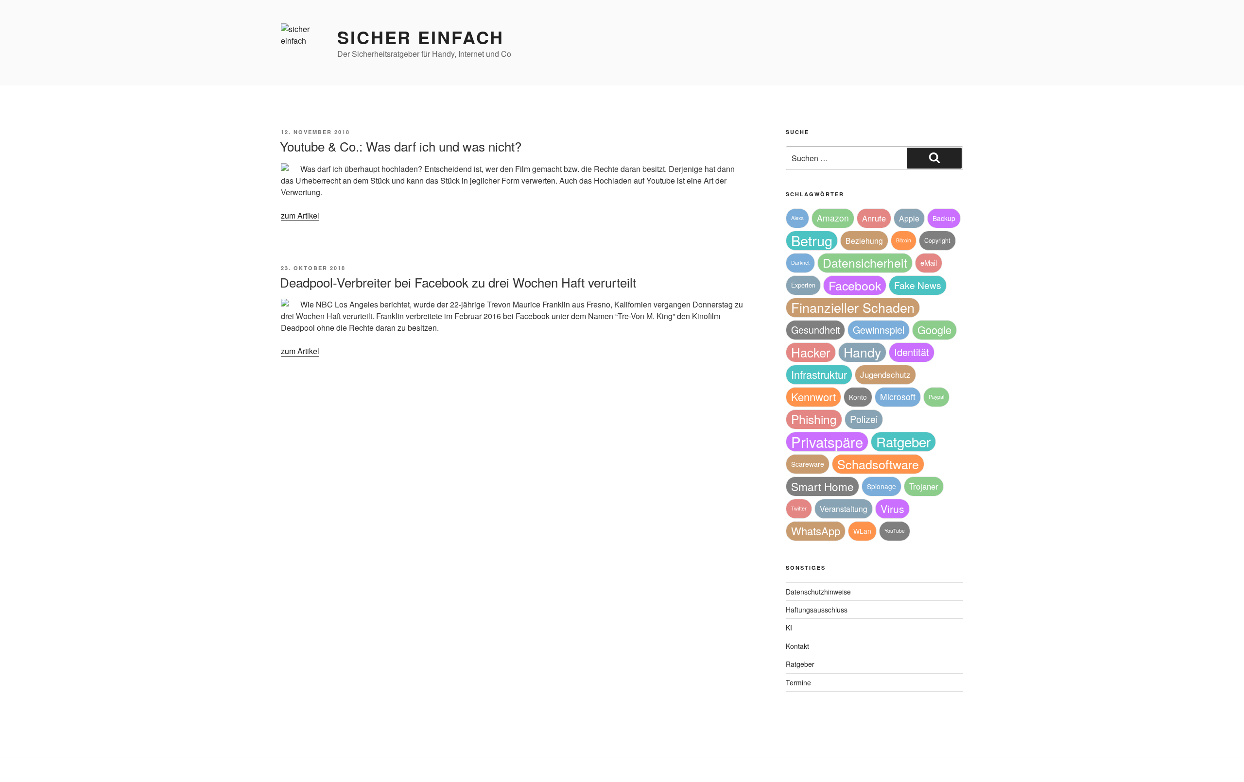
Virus (892, 508)
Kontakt (797, 646)
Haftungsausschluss (816, 609)
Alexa (797, 217)
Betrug (811, 240)
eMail (928, 262)
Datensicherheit (865, 262)
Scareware (807, 464)
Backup (944, 218)
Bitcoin (903, 240)
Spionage (881, 486)
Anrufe (874, 218)
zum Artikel (300, 215)
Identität (911, 352)
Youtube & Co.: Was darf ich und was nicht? (400, 146)
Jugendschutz (885, 374)
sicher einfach (420, 37)
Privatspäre (827, 442)
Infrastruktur (819, 374)
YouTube (894, 530)
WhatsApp (815, 530)
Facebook (855, 285)
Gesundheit (815, 330)
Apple (909, 218)
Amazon (833, 218)
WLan (862, 531)
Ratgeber (903, 441)
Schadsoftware (878, 464)
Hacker (810, 352)
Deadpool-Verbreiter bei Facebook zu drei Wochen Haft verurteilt (458, 282)
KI (789, 627)
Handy (862, 351)
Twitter (799, 508)
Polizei (864, 419)
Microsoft (898, 397)
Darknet (800, 262)
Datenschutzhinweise (818, 591)
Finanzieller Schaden (853, 307)
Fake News (917, 284)
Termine (798, 682)
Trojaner (923, 486)
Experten (803, 285)
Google (934, 329)
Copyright (937, 240)
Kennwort (813, 396)
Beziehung (864, 240)
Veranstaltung (843, 508)
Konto (858, 397)
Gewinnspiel (878, 330)
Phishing (814, 418)
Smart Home (822, 486)
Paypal (936, 396)
